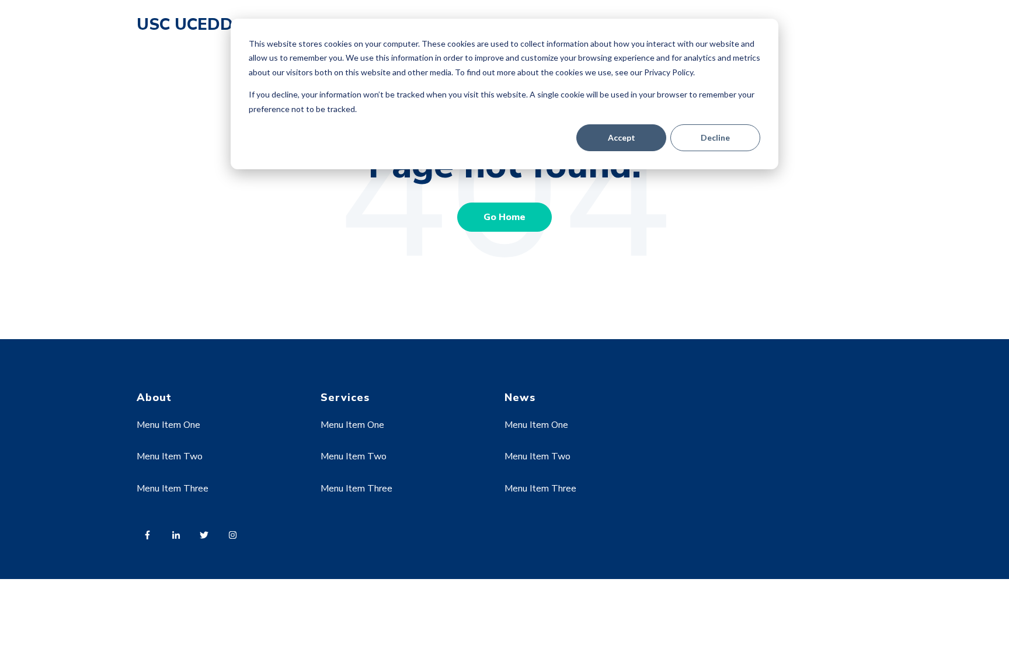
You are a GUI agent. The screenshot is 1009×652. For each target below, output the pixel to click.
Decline (715, 137)
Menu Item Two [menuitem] (170, 456)
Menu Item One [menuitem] (168, 425)
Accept (621, 137)
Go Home (504, 217)
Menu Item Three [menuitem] (172, 488)
